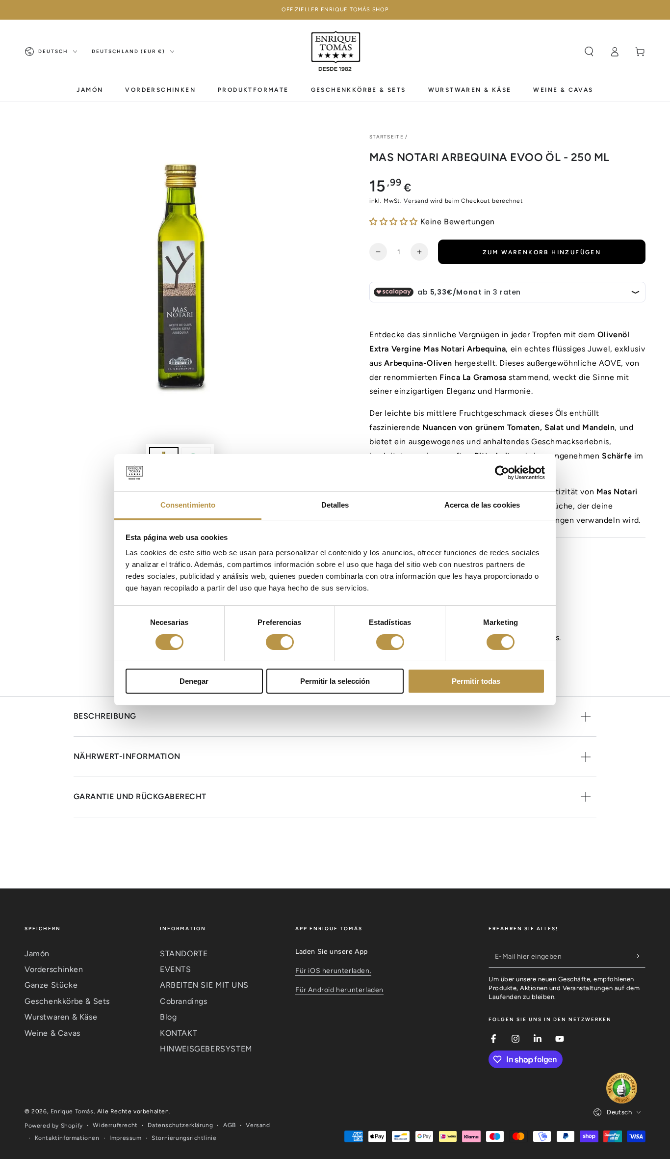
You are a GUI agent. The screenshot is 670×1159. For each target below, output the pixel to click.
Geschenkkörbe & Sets (67, 1001)
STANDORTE (183, 953)
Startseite (386, 137)
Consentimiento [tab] (187, 505)
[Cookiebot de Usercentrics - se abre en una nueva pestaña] (502, 472)
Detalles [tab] (335, 505)
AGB (229, 1125)
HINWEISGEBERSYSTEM (206, 1048)
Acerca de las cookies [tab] (482, 505)
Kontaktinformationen (67, 1137)
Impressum (125, 1137)
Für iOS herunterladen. (333, 971)
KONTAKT (178, 1033)
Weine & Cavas (52, 1033)
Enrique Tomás (72, 1111)
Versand (416, 200)
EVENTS (175, 969)
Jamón (37, 953)
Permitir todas (476, 681)
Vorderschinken (54, 969)
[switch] (280, 642)
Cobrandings (183, 1001)
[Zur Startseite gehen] (336, 51)
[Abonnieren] (639, 956)
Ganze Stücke (51, 985)
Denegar (194, 681)
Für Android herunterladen (339, 990)
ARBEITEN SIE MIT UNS (204, 985)
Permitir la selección (335, 681)
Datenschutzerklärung (180, 1125)
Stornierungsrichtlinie (184, 1137)
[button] (394, 221)
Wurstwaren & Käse (61, 1017)
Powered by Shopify (54, 1125)
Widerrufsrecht (115, 1125)
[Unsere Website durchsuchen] (589, 51)
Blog (168, 1017)
